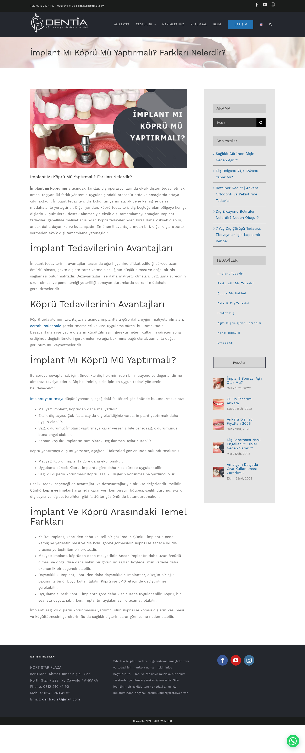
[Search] (270, 24)
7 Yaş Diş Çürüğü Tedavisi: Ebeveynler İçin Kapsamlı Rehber (238, 234)
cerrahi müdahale (45, 326)
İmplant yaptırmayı (46, 399)
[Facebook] (222, 660)
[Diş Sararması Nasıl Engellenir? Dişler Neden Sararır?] (218, 445)
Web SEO (166, 721)
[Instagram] (249, 660)
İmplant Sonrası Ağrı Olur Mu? (244, 380)
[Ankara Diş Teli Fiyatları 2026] (218, 423)
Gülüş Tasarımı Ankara (240, 401)
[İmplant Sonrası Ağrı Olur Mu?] (218, 381)
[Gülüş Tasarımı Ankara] (218, 402)
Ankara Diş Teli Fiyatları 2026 (240, 421)
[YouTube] (236, 660)
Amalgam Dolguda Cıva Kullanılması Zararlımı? (242, 468)
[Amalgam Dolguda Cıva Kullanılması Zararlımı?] (218, 470)
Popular (239, 362)
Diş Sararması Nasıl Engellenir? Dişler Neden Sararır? (244, 444)
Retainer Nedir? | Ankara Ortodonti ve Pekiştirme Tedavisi (237, 194)
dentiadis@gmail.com (91, 5)
